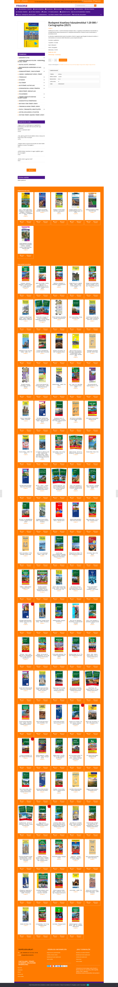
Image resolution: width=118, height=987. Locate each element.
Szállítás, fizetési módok (52, 954)
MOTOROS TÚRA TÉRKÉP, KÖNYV (28, 103)
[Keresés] (100, 14)
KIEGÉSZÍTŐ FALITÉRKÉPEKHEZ (28, 101)
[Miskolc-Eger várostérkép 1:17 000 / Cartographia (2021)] (117, 493)
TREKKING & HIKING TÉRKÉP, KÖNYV (29, 106)
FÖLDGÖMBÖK (32, 94)
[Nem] (116, 985)
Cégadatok (20, 969)
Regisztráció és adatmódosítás (53, 952)
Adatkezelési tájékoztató (81, 957)
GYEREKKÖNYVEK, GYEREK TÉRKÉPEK (32, 88)
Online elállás (21, 976)
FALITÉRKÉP (32, 83)
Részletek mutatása (29, 222)
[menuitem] (24, 1)
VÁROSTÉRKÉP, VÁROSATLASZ (27, 91)
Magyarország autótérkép (90, 64)
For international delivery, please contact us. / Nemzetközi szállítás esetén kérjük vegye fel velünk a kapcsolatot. (59, 1)
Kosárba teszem (63, 60)
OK (87, 984)
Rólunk (19, 972)
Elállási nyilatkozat (22, 180)
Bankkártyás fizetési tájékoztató (54, 957)
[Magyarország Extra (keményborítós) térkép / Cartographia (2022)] (1, 493)
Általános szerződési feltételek (83, 952)
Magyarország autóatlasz (81, 64)
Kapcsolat (20, 967)
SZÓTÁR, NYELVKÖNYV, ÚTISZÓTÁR (29, 112)
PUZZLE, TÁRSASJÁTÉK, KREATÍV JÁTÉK (32, 109)
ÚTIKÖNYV (32, 80)
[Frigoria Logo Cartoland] (23, 5)
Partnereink (20, 974)
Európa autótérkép (72, 64)
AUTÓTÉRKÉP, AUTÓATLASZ (32, 85)
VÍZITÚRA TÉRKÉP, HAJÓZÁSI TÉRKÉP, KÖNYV (31, 115)
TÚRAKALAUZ (32, 77)
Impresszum (78, 959)
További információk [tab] (54, 70)
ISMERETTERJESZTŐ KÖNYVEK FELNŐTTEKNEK (31, 97)
